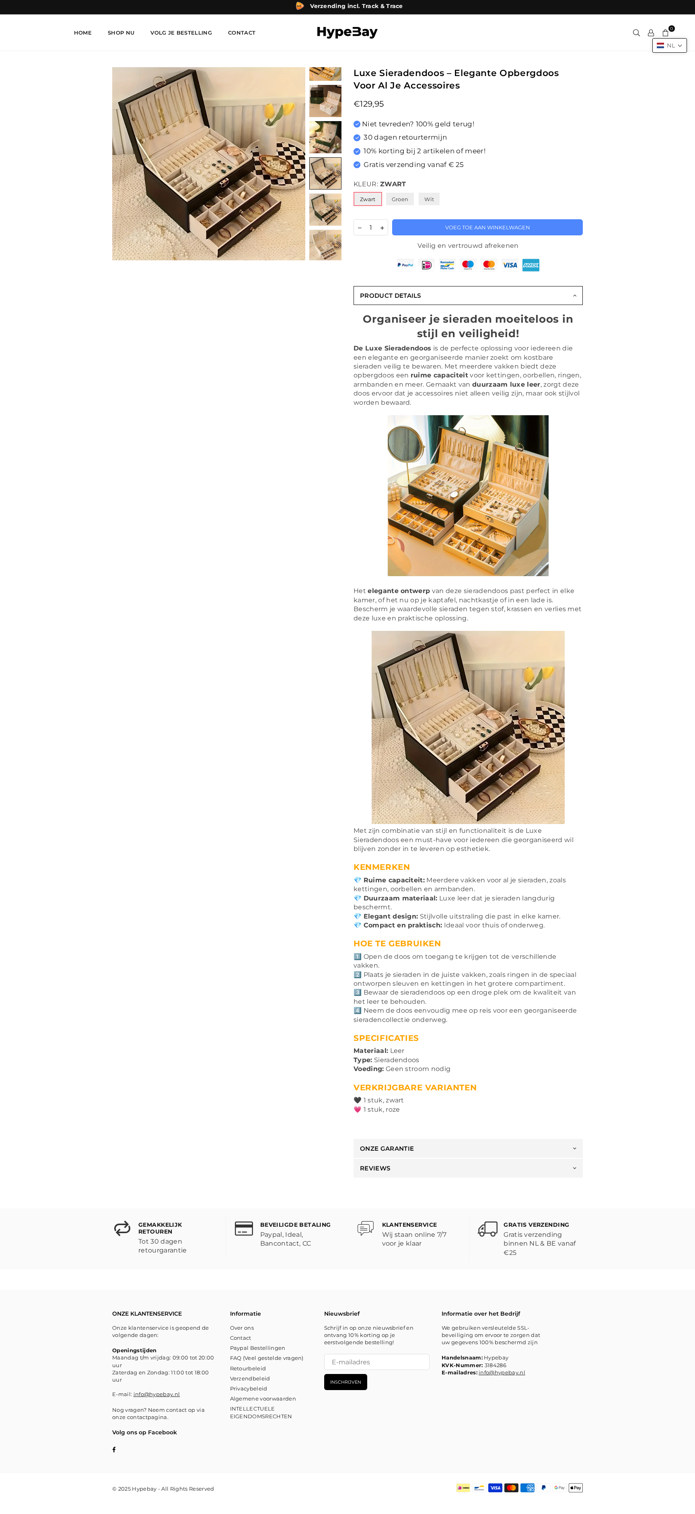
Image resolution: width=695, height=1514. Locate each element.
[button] (670, 45)
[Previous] (123, 164)
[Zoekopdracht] (636, 32)
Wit (429, 199)
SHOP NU (121, 32)
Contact (240, 1338)
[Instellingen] (651, 32)
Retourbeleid (248, 1368)
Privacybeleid (248, 1388)
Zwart (368, 199)
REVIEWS (375, 1168)
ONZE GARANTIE (387, 1148)
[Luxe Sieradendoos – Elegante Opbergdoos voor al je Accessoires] (325, 101)
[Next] (294, 164)
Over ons (242, 1327)
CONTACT (241, 32)
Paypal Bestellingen (258, 1348)
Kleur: (380, 184)
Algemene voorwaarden (263, 1398)
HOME (83, 32)
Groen (400, 199)
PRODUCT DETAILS (390, 295)
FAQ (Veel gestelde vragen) (267, 1358)
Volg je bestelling (181, 32)
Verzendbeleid (250, 1378)
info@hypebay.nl (157, 1394)
